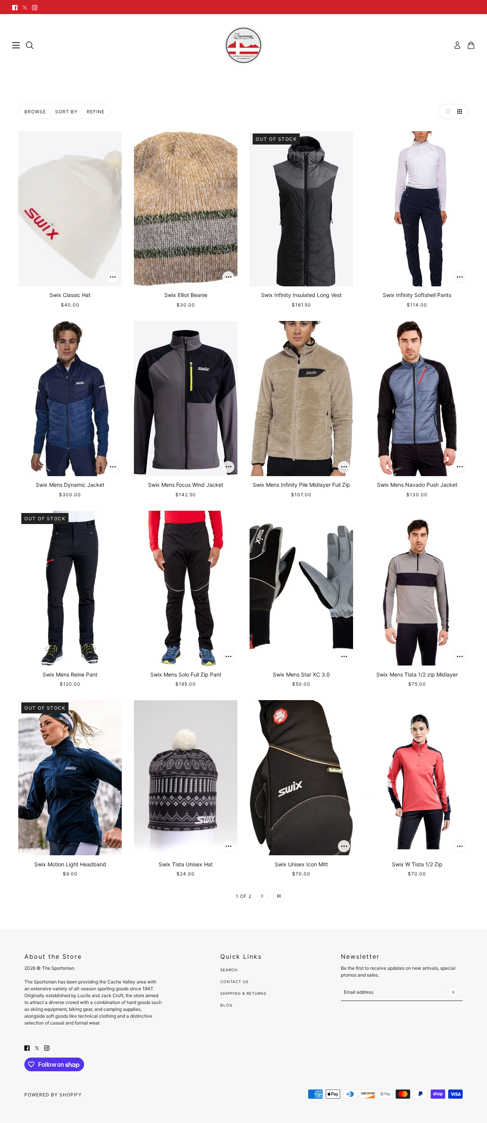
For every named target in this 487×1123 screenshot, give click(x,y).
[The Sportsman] (243, 45)
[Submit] (453, 992)
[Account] (457, 45)
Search (228, 969)
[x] (25, 7)
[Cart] (471, 45)
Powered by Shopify (53, 1095)
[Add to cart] (113, 277)
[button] (446, 111)
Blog (226, 1005)
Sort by (66, 111)
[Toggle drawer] (16, 45)
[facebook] (15, 7)
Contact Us (234, 981)
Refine (96, 111)
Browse (35, 111)
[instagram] (34, 7)
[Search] (29, 45)
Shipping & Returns (243, 993)
